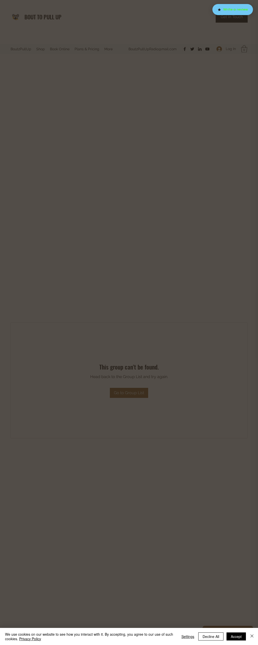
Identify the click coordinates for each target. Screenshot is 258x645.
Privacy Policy (30, 638)
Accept (236, 636)
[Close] (252, 636)
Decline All (211, 636)
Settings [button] (187, 636)
